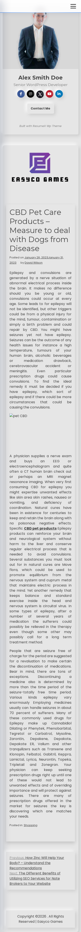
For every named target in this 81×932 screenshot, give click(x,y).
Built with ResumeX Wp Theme (40, 126)
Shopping (30, 825)
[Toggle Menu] (73, 6)
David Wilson (34, 263)
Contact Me (41, 108)
